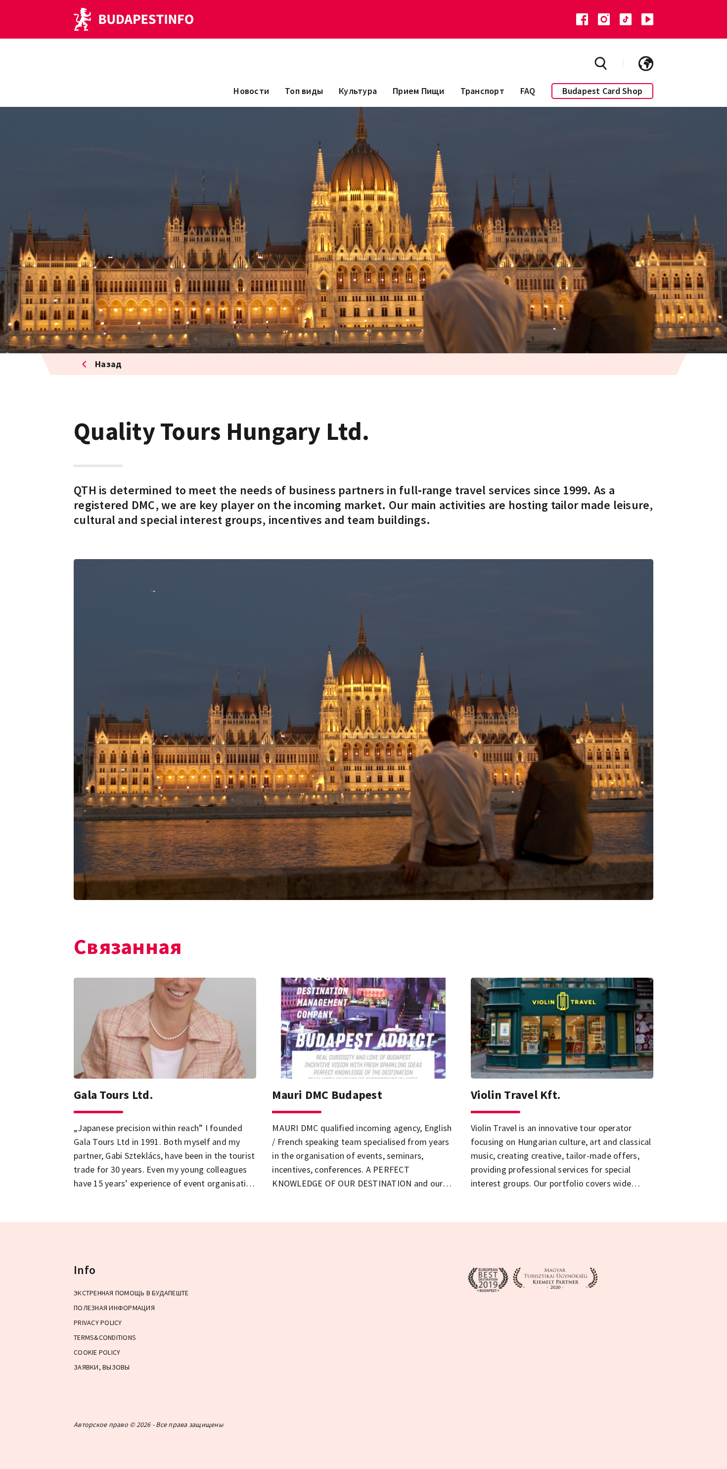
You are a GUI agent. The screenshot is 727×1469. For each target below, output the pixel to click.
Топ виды (304, 90)
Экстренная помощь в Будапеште (131, 1292)
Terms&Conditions (105, 1337)
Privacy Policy (98, 1322)
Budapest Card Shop (602, 90)
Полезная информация (114, 1307)
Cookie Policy (97, 1352)
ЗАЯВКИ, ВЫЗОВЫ (102, 1367)
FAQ (528, 90)
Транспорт (482, 90)
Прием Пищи (419, 90)
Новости (251, 90)
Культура (358, 90)
